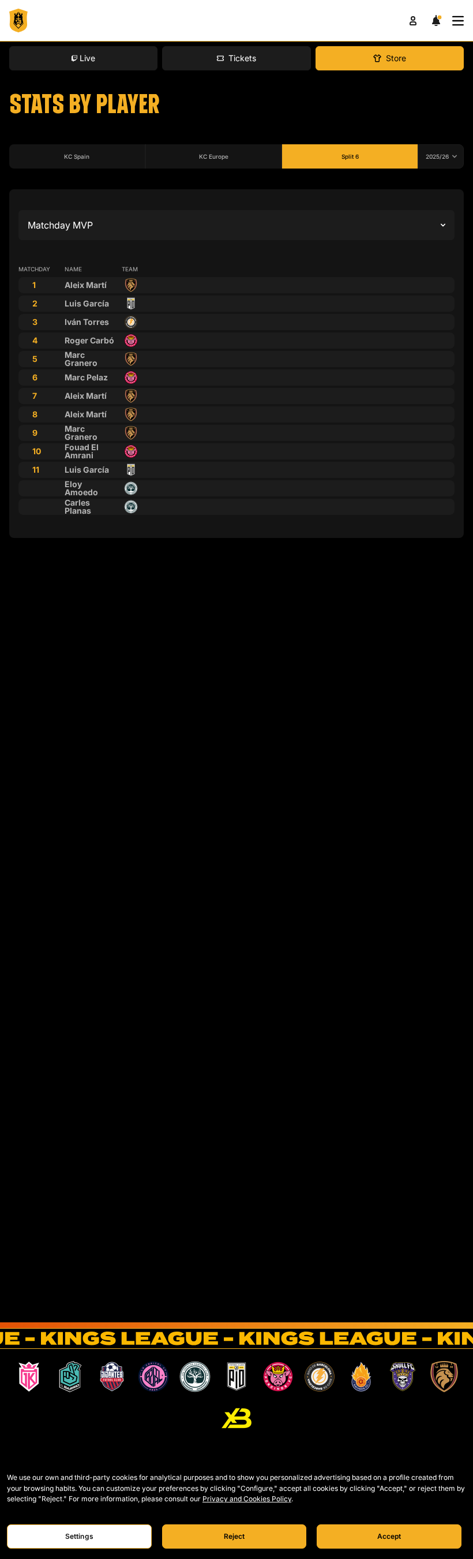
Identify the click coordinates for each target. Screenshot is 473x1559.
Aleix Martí (86, 285)
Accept (389, 1536)
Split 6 (350, 156)
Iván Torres (87, 322)
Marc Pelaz (86, 377)
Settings (79, 1536)
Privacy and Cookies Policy (246, 1498)
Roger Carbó (89, 340)
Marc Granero (81, 359)
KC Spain (76, 156)
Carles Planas (78, 506)
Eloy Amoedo (81, 488)
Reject (234, 1536)
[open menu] (458, 21)
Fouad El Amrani (82, 451)
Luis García (87, 303)
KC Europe (213, 156)
